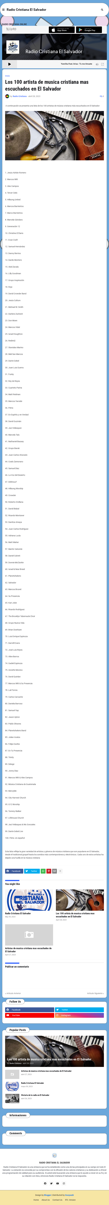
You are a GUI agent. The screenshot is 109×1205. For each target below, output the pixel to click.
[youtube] (57, 1183)
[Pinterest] (48, 871)
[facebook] (45, 1183)
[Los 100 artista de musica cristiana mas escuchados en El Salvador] (80, 900)
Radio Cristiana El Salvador (26, 10)
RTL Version (70, 1200)
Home (36, 1200)
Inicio (7, 76)
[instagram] (63, 1183)
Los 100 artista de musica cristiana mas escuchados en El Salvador (75, 915)
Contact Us (57, 1200)
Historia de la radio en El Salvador (35, 1095)
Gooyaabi (69, 1195)
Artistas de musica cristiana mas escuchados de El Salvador (28, 950)
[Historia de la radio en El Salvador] (12, 1098)
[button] (3, 9)
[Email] (54, 871)
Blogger (47, 1195)
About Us (46, 1200)
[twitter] (51, 1183)
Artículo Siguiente (94, 993)
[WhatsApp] (43, 871)
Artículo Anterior (14, 993)
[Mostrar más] (60, 871)
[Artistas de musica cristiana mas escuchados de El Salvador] (29, 935)
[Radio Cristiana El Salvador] (29, 900)
